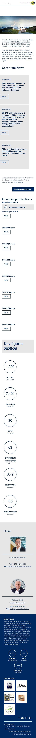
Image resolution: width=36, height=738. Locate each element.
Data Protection (10, 729)
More (4, 96)
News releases (19, 182)
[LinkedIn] (30, 718)
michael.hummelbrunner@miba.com (19, 566)
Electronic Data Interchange (22, 734)
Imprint (27, 726)
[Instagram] (26, 718)
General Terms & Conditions (14, 726)
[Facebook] (18, 718)
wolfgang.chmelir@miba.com (19, 609)
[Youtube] (22, 718)
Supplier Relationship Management (20, 731)
